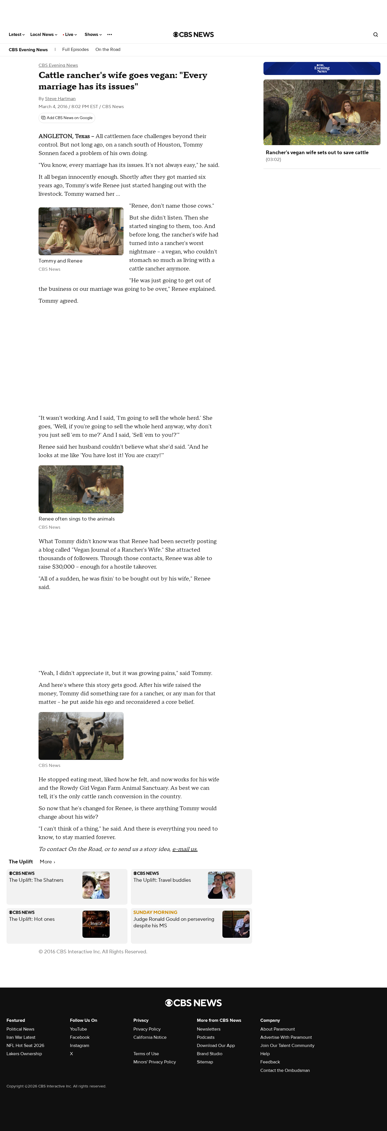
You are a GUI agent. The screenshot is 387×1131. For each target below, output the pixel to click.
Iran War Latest (21, 1037)
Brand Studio (209, 1054)
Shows (92, 34)
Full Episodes (75, 49)
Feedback (270, 1062)
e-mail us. (184, 849)
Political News (20, 1029)
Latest (15, 34)
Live (70, 34)
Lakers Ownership (24, 1054)
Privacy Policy (147, 1029)
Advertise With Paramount (286, 1037)
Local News (42, 34)
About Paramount (277, 1029)
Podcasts (205, 1037)
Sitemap (205, 1062)
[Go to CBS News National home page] (193, 34)
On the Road (107, 49)
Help (265, 1054)
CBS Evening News (28, 50)
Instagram (79, 1045)
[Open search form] (375, 34)
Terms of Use (146, 1054)
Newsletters (208, 1029)
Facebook (80, 1037)
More (46, 862)
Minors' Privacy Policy (154, 1062)
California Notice (150, 1037)
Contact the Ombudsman (285, 1070)
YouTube (78, 1029)
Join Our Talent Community (287, 1045)
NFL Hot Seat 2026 (25, 1045)
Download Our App (216, 1045)
